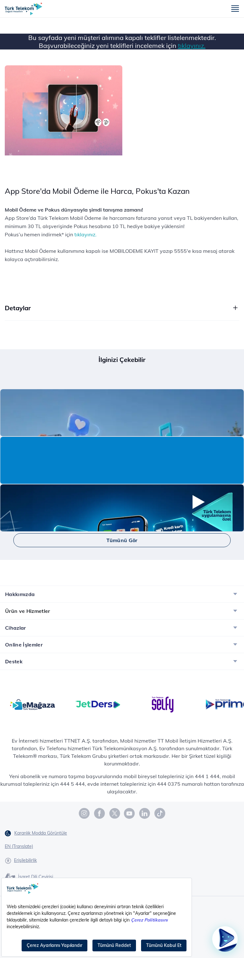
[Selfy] (162, 704)
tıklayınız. (192, 45)
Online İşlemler (24, 644)
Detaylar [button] (18, 308)
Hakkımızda (20, 594)
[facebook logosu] (99, 813)
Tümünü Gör (121, 540)
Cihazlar (15, 628)
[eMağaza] (32, 704)
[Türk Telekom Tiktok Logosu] (159, 813)
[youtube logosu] (129, 813)
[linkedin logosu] (145, 813)
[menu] (235, 9)
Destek (14, 661)
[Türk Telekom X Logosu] (114, 813)
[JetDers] (97, 704)
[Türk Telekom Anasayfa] (23, 9)
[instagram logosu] (84, 813)
